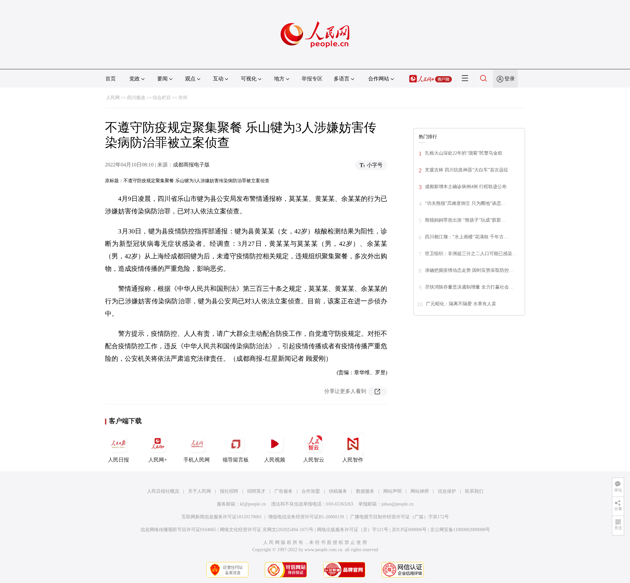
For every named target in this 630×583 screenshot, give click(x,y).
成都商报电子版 (191, 164)
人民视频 (274, 460)
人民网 (113, 97)
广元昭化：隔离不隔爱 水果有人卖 (461, 303)
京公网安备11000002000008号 (460, 529)
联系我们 (474, 491)
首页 (110, 78)
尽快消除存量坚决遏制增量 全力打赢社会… (469, 287)
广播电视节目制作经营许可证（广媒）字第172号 (399, 516)
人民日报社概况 (163, 491)
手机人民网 (196, 460)
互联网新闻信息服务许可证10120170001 (221, 516)
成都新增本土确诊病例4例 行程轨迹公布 (466, 186)
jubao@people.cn (397, 504)
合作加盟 (311, 491)
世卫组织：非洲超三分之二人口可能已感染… (471, 253)
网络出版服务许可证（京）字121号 (352, 529)
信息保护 (447, 491)
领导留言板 (235, 460)
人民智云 (313, 460)
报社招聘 (229, 491)
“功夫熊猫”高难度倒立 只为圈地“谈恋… (465, 203)
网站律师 (419, 491)
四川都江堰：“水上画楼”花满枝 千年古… (466, 236)
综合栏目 (162, 97)
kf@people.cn (253, 504)
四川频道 (136, 97)
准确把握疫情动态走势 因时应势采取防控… (469, 270)
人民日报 (118, 460)
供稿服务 (338, 491)
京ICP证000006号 (409, 529)
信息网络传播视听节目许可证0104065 (178, 529)
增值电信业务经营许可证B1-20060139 (306, 516)
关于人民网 (199, 491)
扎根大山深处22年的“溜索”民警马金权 (463, 153)
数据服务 (365, 491)
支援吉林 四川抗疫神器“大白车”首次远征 (466, 169)
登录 (509, 78)
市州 (182, 97)
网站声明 (392, 491)
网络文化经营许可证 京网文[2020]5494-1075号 (266, 529)
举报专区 (312, 78)
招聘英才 (256, 491)
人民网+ (157, 460)
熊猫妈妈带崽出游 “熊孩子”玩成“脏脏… (465, 220)
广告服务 (283, 491)
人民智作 (352, 460)
